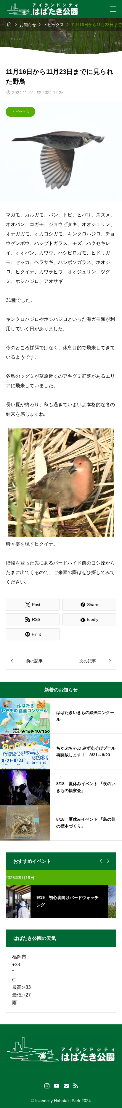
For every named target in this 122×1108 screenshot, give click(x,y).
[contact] (66, 1085)
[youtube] (56, 1085)
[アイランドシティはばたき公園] (42, 8)
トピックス (20, 112)
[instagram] (46, 1085)
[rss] (75, 1085)
